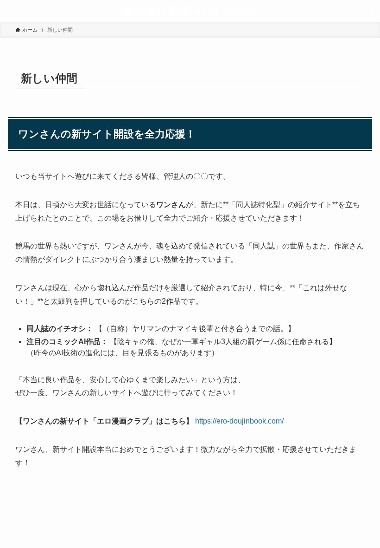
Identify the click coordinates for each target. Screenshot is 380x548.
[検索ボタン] (369, 11)
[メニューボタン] (11, 11)
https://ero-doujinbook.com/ (239, 421)
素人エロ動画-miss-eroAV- (190, 11)
